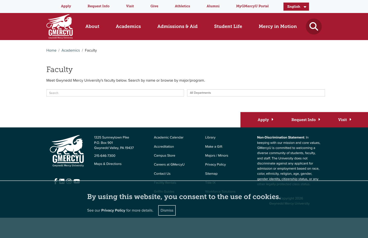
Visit (130, 6)
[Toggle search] (314, 27)
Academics (71, 50)
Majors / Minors (216, 155)
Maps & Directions (108, 164)
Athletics (182, 6)
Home (51, 50)
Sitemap (211, 173)
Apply (66, 6)
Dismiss (167, 210)
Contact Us (162, 173)
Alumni (213, 6)
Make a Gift (213, 146)
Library (210, 137)
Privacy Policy (215, 164)
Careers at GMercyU (169, 164)
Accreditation (164, 146)
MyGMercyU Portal (252, 6)
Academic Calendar (169, 137)
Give (154, 6)
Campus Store (164, 155)
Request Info (98, 6)
